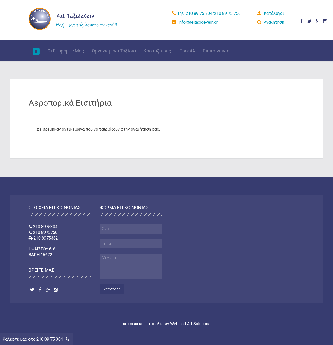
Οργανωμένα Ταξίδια (114, 51)
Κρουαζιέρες (157, 51)
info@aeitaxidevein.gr (198, 22)
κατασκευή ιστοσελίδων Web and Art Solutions (166, 323)
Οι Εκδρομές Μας (65, 51)
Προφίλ (187, 51)
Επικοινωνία (216, 51)
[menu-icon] (36, 51)
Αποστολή (112, 289)
